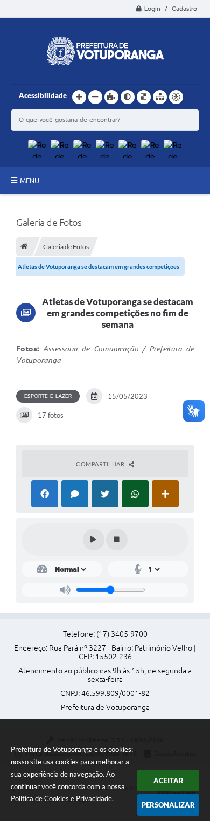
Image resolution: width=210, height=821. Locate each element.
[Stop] (117, 539)
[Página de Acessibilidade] (176, 97)
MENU (29, 180)
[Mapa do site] (160, 97)
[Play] (93, 539)
